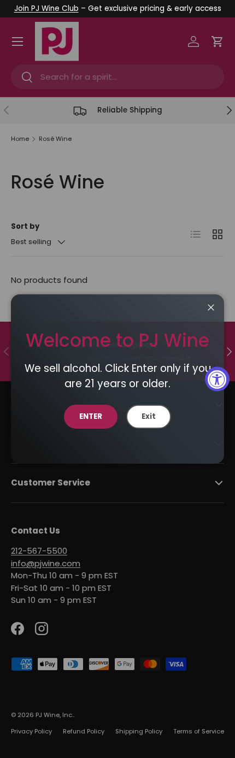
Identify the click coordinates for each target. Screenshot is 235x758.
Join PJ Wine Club (46, 8)
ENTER (90, 416)
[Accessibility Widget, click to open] (217, 379)
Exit (149, 416)
